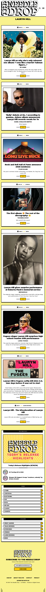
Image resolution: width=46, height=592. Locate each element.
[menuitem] (9, 578)
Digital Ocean (36, 582)
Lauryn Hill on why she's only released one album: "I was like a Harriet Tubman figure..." (23, 62)
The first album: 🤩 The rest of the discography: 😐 (23, 214)
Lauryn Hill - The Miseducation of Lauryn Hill (23, 411)
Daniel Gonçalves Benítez (23, 122)
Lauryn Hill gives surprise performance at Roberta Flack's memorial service (23, 288)
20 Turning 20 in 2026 (16, 472)
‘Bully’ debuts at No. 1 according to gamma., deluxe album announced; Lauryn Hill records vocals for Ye (23, 117)
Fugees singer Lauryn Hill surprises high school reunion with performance (23, 337)
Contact (29, 578)
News (27, 27)
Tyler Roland (23, 169)
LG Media (23, 582)
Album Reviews (27, 405)
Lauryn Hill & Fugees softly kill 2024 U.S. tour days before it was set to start (23, 382)
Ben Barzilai (23, 292)
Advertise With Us (23, 580)
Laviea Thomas (23, 341)
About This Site (19, 578)
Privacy (36, 578)
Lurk (23, 385)
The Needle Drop (23, 218)
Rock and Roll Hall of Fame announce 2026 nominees (23, 166)
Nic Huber (23, 67)
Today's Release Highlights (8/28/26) (23, 465)
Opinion (27, 184)
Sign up (9, 578)
